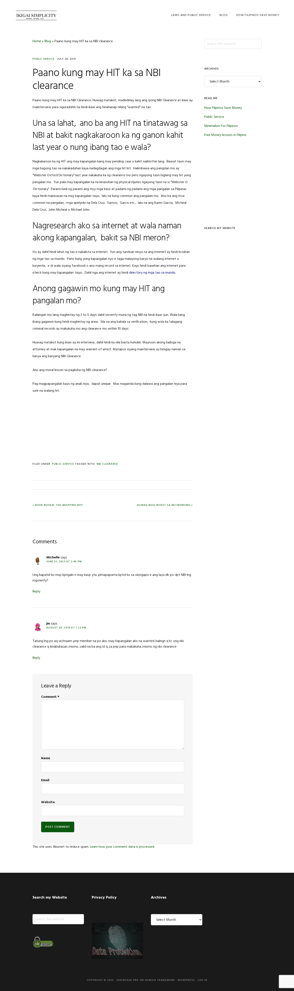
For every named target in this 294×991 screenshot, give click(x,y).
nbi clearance (107, 464)
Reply (36, 591)
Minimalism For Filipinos (221, 126)
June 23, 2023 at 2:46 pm (64, 561)
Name (45, 758)
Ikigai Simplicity (36, 14)
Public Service (43, 59)
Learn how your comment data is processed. (122, 847)
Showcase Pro (127, 980)
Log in (202, 980)
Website (48, 802)
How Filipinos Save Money (223, 108)
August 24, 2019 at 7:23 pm (66, 628)
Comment (50, 697)
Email (45, 780)
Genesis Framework (160, 980)
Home (36, 41)
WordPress (186, 980)
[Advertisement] (112, 431)
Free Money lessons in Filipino (225, 135)
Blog (48, 41)
